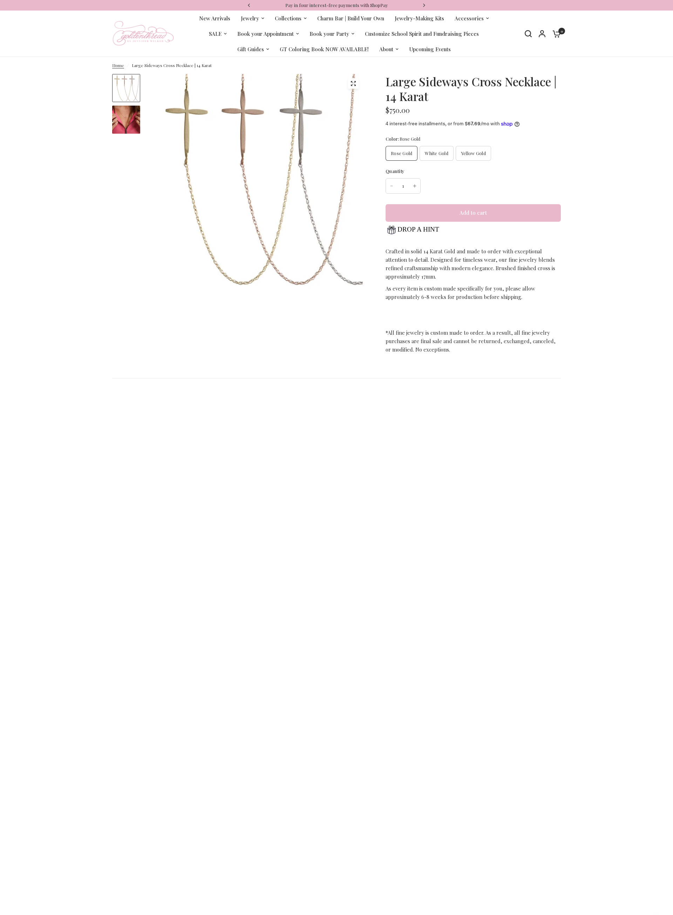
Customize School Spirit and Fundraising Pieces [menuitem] (422, 33)
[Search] (528, 34)
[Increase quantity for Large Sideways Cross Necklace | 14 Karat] (414, 186)
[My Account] (542, 34)
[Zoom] (353, 83)
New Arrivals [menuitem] (214, 18)
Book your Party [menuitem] (329, 33)
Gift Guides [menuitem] (250, 49)
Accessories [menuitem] (469, 18)
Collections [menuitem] (288, 18)
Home (118, 65)
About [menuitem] (386, 49)
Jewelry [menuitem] (250, 18)
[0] (555, 34)
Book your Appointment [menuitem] (265, 33)
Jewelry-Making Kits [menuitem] (419, 18)
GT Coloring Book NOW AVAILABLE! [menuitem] (324, 49)
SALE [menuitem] (215, 33)
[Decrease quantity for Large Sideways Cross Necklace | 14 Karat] (391, 186)
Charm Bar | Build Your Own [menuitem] (350, 18)
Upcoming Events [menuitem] (430, 49)
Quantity (395, 171)
